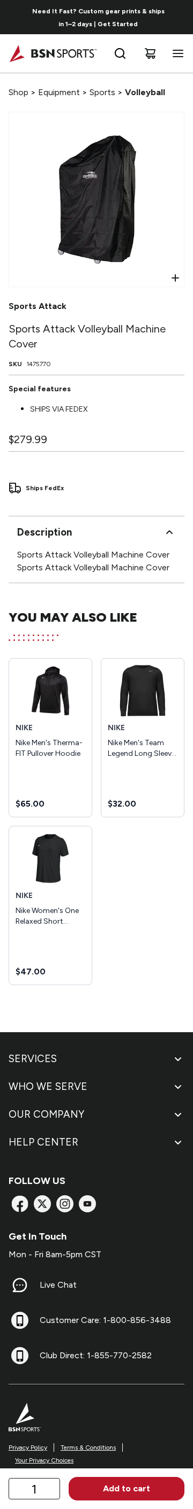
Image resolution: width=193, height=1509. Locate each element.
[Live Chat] (20, 1285)
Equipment (59, 92)
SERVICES (33, 1059)
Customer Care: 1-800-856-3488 (105, 1320)
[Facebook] (20, 1204)
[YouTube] (87, 1204)
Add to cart (126, 1488)
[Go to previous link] (15, 17)
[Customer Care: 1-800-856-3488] (20, 1320)
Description (44, 532)
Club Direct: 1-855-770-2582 (96, 1355)
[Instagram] (65, 1204)
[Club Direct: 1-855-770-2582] (20, 1355)
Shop (18, 92)
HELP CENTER (43, 1142)
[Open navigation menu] (175, 53)
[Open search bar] (120, 53)
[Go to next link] (181, 17)
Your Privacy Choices (44, 1460)
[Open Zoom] (175, 278)
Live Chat (58, 1285)
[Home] (53, 53)
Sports (102, 92)
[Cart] (150, 53)
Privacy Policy (28, 1447)
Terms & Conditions (88, 1447)
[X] (42, 1204)
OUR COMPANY (46, 1114)
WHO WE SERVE (48, 1086)
